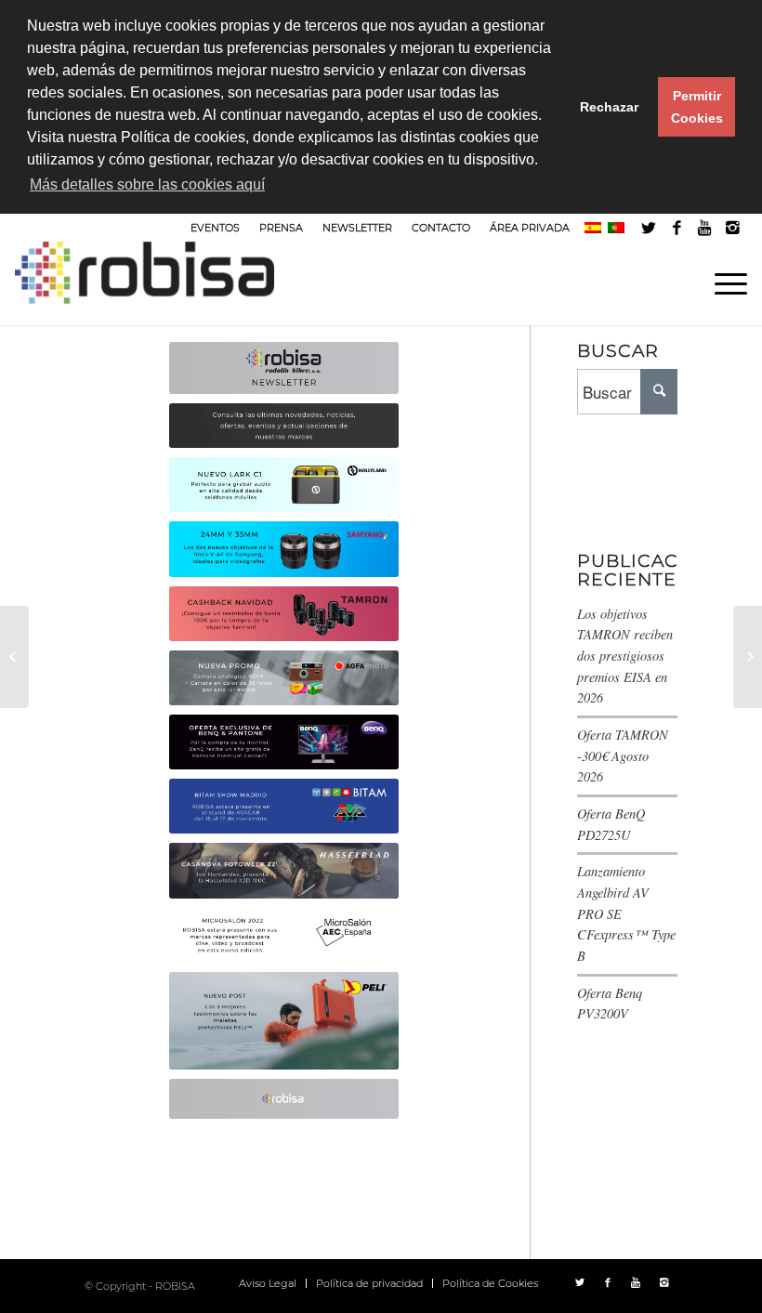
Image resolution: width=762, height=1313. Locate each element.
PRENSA (281, 227)
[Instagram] (733, 228)
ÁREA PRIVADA (530, 227)
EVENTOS (215, 227)
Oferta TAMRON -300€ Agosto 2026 (622, 755)
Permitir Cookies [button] (697, 106)
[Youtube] (704, 228)
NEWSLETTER (357, 227)
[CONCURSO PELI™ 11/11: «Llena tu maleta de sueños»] (747, 657)
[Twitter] (649, 228)
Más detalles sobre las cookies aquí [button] (147, 184)
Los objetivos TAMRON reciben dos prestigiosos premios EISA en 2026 (625, 656)
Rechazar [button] (609, 106)
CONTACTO (441, 227)
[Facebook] (676, 228)
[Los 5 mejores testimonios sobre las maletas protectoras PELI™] (14, 657)
